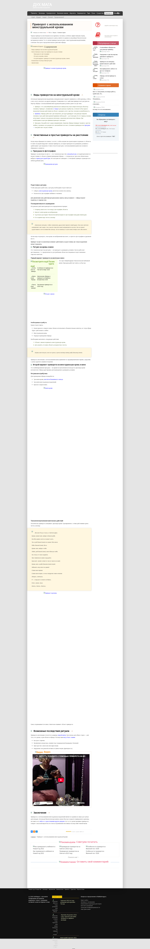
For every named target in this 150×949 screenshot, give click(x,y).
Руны (93, 13)
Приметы (34, 13)
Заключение (35, 63)
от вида (55, 109)
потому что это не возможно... (102, 109)
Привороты (108, 13)
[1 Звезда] (66, 831)
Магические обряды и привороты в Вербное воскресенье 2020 (43, 277)
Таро (88, 13)
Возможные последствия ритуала (42, 60)
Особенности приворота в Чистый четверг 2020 (45, 268)
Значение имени (62, 13)
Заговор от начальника (88, 902)
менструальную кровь (45, 191)
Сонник (49, 17)
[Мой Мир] (37, 832)
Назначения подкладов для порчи (91, 904)
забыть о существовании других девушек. (52, 821)
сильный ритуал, (72, 154)
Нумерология (50, 13)
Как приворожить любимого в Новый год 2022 (43, 852)
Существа (100, 13)
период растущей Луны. (43, 158)
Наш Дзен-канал (86, 909)
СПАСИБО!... (96, 104)
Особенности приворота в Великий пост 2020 (95, 852)
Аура (32, 17)
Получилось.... (97, 99)
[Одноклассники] (34, 832)
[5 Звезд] (70, 831)
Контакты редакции (87, 905)
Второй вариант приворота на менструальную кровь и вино (52, 58)
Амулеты (73, 13)
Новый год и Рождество (35, 889)
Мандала (117, 13)
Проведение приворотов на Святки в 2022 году (69, 852)
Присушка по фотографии (41, 54)
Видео (55, 32)
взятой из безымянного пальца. (53, 379)
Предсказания (58, 17)
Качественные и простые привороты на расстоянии (47, 52)
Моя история (110, 33)
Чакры (44, 17)
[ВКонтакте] (32, 832)
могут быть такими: (69, 737)
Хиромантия (81, 13)
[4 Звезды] (69, 831)
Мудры (38, 17)
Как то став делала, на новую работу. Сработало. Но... (104, 93)
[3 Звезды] (68, 831)
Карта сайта (84, 900)
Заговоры (42, 13)
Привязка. (38, 113)
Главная (33, 837)
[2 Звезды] (67, 831)
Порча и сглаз (80, 889)
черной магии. (62, 735)
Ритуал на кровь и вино (41, 56)
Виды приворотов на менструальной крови (44, 49)
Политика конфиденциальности (90, 907)
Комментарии (61, 32)
